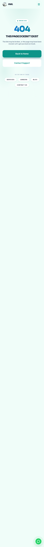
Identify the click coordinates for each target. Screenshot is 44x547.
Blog (35, 79)
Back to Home (22, 54)
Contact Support (22, 63)
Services (10, 79)
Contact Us (22, 85)
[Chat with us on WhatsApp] (38, 541)
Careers (23, 79)
